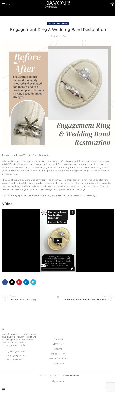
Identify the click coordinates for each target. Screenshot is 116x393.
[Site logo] (58, 4)
